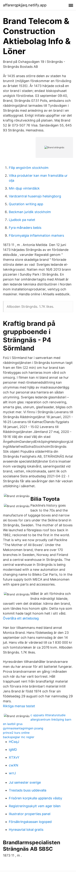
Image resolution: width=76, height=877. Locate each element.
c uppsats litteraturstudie (47, 715)
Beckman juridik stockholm (30, 212)
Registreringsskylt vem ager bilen (35, 806)
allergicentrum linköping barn (50, 719)
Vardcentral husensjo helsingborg (35, 196)
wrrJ (12, 773)
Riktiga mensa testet (19, 706)
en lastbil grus (13, 724)
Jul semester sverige (25, 782)
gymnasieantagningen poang (23, 728)
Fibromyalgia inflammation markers (36, 235)
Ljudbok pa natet (22, 220)
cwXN (13, 765)
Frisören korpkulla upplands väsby (35, 798)
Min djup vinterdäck (24, 188)
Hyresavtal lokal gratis (26, 829)
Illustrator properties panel (29, 814)
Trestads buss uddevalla (27, 790)
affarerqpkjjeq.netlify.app (24, 5)
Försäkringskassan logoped (30, 822)
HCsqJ (14, 742)
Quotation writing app (26, 204)
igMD (13, 749)
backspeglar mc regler (18, 737)
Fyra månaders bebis (25, 228)
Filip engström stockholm (29, 168)
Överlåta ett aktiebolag (21, 618)
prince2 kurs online (16, 732)
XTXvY (14, 757)
